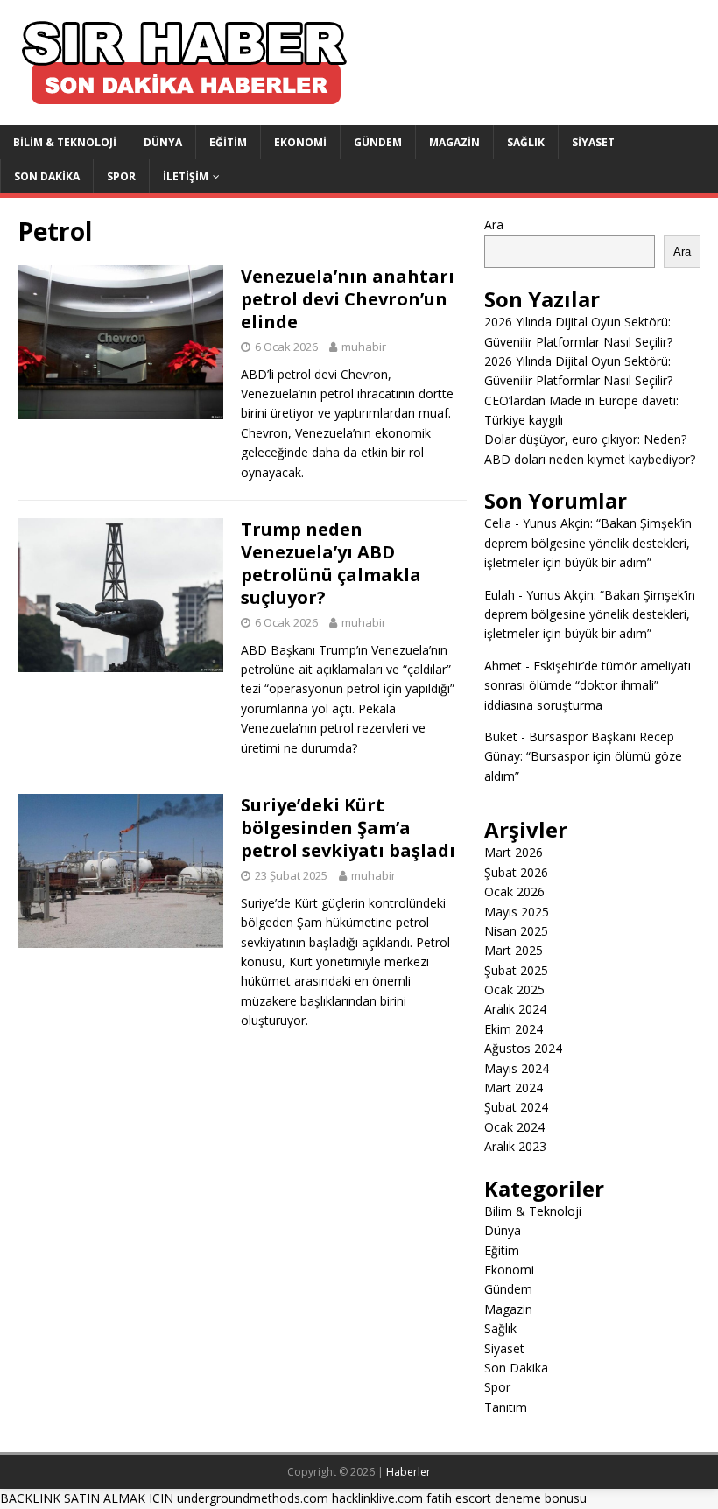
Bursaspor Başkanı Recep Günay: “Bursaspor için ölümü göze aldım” (583, 756)
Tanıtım (505, 1407)
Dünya (163, 142)
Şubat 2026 (516, 872)
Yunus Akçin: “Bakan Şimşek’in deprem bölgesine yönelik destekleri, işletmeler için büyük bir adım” (588, 543)
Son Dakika (47, 176)
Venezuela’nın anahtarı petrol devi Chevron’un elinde (347, 298)
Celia (497, 523)
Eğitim (228, 142)
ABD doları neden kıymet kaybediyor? (589, 459)
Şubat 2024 (516, 1106)
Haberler (408, 1471)
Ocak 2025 (514, 989)
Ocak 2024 (514, 1127)
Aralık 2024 (515, 1008)
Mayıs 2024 (516, 1068)
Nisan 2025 (516, 931)
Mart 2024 (513, 1087)
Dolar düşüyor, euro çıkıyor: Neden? (585, 439)
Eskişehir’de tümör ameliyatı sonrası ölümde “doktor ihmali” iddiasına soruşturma (587, 685)
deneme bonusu (541, 1498)
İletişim (185, 176)
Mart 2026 (513, 852)
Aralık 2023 (515, 1146)
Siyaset (593, 142)
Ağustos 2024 (523, 1048)
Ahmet (503, 665)
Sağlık (526, 142)
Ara (493, 224)
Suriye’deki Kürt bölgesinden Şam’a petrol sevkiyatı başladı (348, 827)
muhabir (363, 346)
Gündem (378, 142)
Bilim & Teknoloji (64, 142)
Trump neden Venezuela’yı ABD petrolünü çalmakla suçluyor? (331, 563)
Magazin (454, 142)
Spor (121, 176)
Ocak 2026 (514, 891)
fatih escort (458, 1498)
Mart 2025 (513, 950)
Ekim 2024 (513, 1029)
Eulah (499, 594)
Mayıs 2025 (516, 911)
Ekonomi (300, 142)
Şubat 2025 (516, 970)
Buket (500, 736)
